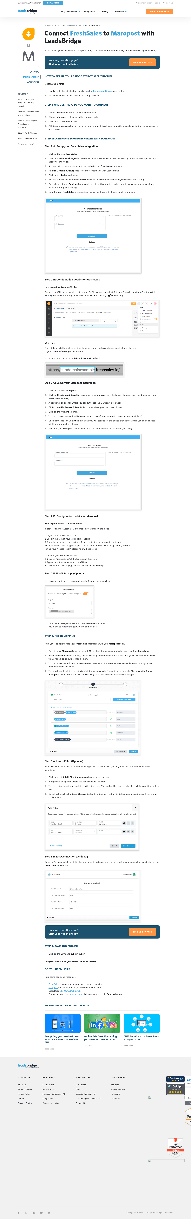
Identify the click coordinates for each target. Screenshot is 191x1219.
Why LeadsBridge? (69, 11)
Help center (116, 1094)
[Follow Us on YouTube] (41, 1212)
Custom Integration (51, 1103)
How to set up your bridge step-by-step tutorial (26, 102)
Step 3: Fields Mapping (27, 133)
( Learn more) (115, 295)
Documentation (31, 76)
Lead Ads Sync (49, 1084)
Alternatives (33, 81)
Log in (157, 2)
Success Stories (25, 1103)
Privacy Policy (24, 1094)
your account (76, 994)
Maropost (53, 987)
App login (115, 1084)
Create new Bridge (102, 91)
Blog (78, 1089)
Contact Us (168, 2)
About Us (22, 1084)
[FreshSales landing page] (28, 34)
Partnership (81, 1103)
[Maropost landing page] (28, 56)
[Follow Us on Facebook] (18, 1212)
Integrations (89, 11)
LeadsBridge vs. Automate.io (88, 1098)
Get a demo (81, 1084)
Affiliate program (118, 1089)
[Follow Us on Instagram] (26, 1212)
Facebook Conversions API (54, 1094)
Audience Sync (49, 1089)
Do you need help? (26, 144)
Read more (49, 1048)
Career (21, 1098)
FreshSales (54, 984)
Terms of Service (25, 1089)
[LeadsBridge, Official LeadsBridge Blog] (28, 11)
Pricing (105, 11)
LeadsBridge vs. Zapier (86, 1094)
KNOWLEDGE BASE (71, 990)
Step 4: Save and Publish (28, 138)
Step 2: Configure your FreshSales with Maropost (27, 124)
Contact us (115, 1098)
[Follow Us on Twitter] (49, 1212)
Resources (119, 11)
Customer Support (144, 2)
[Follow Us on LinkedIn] (34, 1212)
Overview (34, 71)
